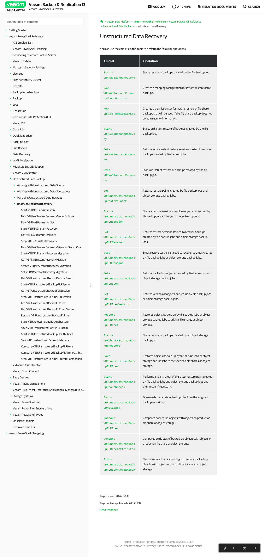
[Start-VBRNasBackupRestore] (254, 548)
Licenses (18, 73)
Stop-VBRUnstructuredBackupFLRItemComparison (51, 358)
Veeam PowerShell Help (27, 402)
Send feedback (109, 510)
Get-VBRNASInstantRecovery (38, 234)
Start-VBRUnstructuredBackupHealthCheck (47, 334)
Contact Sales (177, 541)
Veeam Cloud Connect (26, 371)
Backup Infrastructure (26, 92)
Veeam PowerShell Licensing (30, 48)
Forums (150, 541)
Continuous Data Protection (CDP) (33, 117)
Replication (19, 110)
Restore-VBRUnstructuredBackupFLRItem (46, 315)
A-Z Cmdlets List (23, 42)
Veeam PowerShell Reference (26, 36)
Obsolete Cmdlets (23, 420)
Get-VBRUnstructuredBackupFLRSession (45, 290)
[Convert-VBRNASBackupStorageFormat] (234, 548)
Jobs (15, 104)
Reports (17, 86)
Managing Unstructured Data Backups (39, 197)
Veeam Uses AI (175, 545)
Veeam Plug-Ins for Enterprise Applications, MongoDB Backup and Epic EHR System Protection (49, 389)
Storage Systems (23, 396)
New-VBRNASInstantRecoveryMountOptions (47, 216)
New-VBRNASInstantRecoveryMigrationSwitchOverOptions (52, 247)
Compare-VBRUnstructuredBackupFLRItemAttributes (52, 352)
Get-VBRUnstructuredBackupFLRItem (43, 303)
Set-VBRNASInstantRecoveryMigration (44, 272)
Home (127, 541)
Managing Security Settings (29, 67)
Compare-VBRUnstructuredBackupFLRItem (47, 346)
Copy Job (18, 129)
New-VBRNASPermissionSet (37, 222)
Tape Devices (21, 377)
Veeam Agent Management (29, 383)
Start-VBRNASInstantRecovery (39, 228)
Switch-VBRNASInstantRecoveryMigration (46, 265)
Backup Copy (21, 141)
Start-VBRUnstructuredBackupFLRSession (46, 284)
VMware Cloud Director (27, 365)
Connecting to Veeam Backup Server (34, 55)
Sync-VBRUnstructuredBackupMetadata (45, 340)
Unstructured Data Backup (29, 179)
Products (138, 541)
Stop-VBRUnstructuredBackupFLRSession (46, 296)
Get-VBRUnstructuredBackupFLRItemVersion (48, 309)
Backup (17, 98)
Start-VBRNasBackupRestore (38, 210)
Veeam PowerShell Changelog (26, 433)
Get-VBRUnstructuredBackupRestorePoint (46, 278)
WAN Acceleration (23, 160)
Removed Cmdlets (24, 427)
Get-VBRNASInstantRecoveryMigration (44, 259)
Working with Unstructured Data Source (40, 185)
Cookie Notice (194, 545)
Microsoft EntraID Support (28, 166)
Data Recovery (21, 154)
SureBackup (20, 148)
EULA (190, 541)
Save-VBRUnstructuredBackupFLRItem (44, 327)
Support (161, 541)
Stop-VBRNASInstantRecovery (39, 241)
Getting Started (18, 30)
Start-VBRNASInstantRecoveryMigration (45, 253)
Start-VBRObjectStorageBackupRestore (45, 321)
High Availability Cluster (27, 79)
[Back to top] (244, 548)
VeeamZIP (19, 123)
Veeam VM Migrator (25, 172)
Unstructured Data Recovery (34, 203)
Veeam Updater (22, 61)
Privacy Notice (155, 545)
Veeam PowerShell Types (28, 414)
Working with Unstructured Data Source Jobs (44, 191)
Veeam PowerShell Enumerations (32, 408)
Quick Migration (22, 135)
